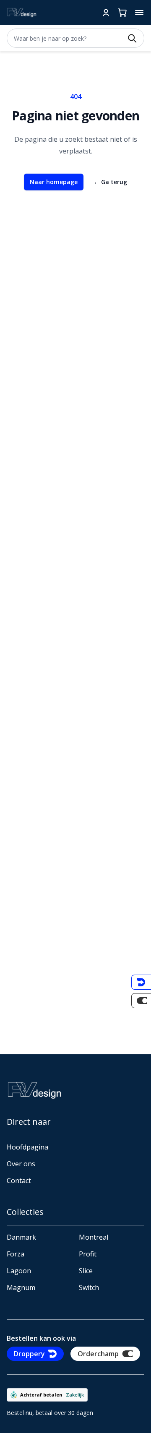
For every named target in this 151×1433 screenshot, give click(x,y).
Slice (86, 1270)
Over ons (21, 1163)
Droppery (29, 1353)
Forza (15, 1254)
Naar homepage (54, 182)
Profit (87, 1254)
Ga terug (110, 182)
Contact (19, 1180)
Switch (89, 1287)
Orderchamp (98, 1353)
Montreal (93, 1237)
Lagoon (19, 1270)
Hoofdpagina (27, 1147)
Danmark (21, 1237)
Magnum (21, 1287)
